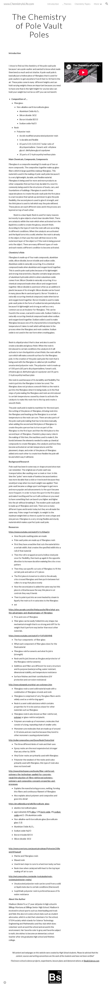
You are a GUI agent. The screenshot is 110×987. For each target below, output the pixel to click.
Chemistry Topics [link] (82, 4)
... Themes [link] (66, 4)
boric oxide (45, 812)
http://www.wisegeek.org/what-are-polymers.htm (30, 685)
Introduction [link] (53, 4)
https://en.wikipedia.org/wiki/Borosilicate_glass (29, 804)
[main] (39, 25)
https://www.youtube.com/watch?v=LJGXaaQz (29, 532)
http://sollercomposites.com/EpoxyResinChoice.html (31, 740)
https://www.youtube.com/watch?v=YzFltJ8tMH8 (30, 636)
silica (33, 812)
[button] (107, 4)
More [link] (96, 4)
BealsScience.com (91, 961)
